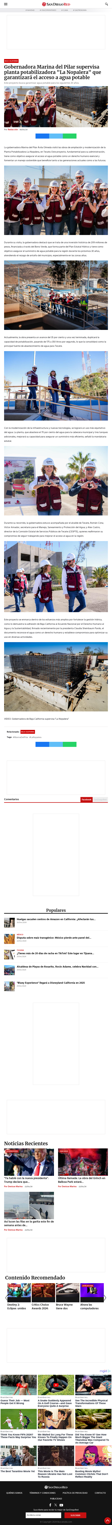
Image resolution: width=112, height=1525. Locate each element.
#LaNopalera (35, 737)
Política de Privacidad (75, 1493)
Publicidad (56, 1498)
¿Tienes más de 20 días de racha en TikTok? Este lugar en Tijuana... (55, 953)
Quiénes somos (14, 1493)
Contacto (100, 1493)
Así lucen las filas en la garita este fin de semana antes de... (29, 1223)
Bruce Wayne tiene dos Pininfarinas (64, 1309)
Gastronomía (80, 10)
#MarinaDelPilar (20, 737)
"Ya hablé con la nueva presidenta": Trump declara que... (26, 1180)
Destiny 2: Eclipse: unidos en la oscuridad (16, 1309)
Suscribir (75, 1515)
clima (65, 10)
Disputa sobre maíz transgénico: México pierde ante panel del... (54, 938)
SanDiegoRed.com (56, 1487)
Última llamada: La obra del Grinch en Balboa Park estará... (81, 1180)
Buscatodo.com (64, 1522)
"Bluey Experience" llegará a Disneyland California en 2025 (51, 983)
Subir (107, 1520)
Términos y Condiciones (42, 1493)
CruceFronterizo (49, 10)
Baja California (27, 732)
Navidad (31, 10)
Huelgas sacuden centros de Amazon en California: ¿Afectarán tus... (56, 919)
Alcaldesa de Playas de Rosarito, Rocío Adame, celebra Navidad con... (57, 967)
